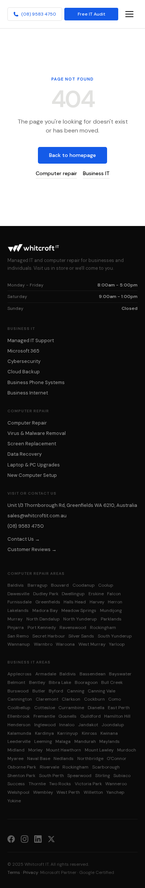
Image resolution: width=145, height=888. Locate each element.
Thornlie (37, 784)
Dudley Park (45, 594)
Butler (38, 691)
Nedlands (64, 758)
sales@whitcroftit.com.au (37, 515)
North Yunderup (80, 619)
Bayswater (120, 674)
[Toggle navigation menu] (129, 14)
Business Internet (27, 393)
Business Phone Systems (36, 382)
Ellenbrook (18, 716)
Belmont (16, 682)
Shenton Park (21, 776)
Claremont (47, 699)
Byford (56, 691)
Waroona (65, 644)
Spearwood (79, 776)
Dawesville (18, 594)
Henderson (18, 725)
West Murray (92, 644)
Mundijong (111, 610)
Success (16, 784)
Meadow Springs (78, 610)
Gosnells (67, 716)
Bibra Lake (60, 682)
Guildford (90, 716)
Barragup (38, 585)
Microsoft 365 (23, 351)
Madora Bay (45, 610)
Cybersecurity (24, 361)
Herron (115, 602)
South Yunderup (115, 636)
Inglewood (45, 725)
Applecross (19, 674)
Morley (35, 750)
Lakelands (18, 610)
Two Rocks (60, 784)
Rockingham (103, 627)
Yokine (14, 801)
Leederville (18, 741)
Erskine (96, 594)
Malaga (63, 741)
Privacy (30, 872)
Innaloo (66, 725)
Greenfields (47, 602)
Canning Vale (101, 691)
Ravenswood (72, 627)
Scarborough (106, 767)
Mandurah (85, 741)
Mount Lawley (99, 750)
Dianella (96, 708)
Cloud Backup (23, 371)
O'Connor (116, 758)
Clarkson (71, 699)
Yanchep (115, 792)
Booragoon (86, 682)
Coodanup (83, 585)
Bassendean (93, 674)
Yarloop (117, 644)
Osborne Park (21, 767)
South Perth (51, 776)
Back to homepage (72, 155)
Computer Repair (27, 423)
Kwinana (109, 733)
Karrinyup (67, 733)
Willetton (93, 792)
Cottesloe (44, 708)
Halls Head (75, 602)
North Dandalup (43, 619)
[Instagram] (24, 838)
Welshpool (18, 792)
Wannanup (18, 644)
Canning (75, 691)
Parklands (111, 619)
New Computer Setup (32, 475)
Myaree (15, 758)
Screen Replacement (31, 443)
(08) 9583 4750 (38, 14)
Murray (15, 619)
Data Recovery (24, 454)
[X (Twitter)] (51, 838)
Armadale (45, 674)
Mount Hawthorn (63, 750)
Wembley (43, 792)
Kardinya (44, 733)
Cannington (19, 699)
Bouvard (60, 585)
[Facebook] (11, 838)
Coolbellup (18, 708)
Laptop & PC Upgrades (33, 465)
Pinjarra (15, 627)
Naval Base (38, 758)
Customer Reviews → (32, 549)
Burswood (18, 691)
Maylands (109, 741)
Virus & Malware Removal (36, 433)
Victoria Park (88, 784)
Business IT (96, 173)
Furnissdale (19, 602)
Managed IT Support (30, 340)
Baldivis (15, 585)
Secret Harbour (48, 636)
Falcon (114, 594)
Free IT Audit (91, 14)
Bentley (37, 682)
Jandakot (88, 725)
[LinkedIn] (38, 838)
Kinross (89, 733)
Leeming (43, 741)
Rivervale (49, 767)
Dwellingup (73, 594)
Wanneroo (116, 784)
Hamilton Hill (117, 716)
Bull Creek (112, 682)
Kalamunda (19, 733)
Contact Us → (23, 539)
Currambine (71, 708)
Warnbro (43, 644)
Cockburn (94, 699)
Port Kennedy (42, 627)
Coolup (105, 585)
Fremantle (44, 716)
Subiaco (121, 776)
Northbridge (90, 758)
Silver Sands (81, 636)
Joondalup (113, 725)
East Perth (119, 708)
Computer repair (56, 173)
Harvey (97, 602)
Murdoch (126, 750)
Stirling (102, 776)
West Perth (68, 792)
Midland (16, 750)
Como (114, 699)
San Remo (18, 636)
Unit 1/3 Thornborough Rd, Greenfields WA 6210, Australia (72, 505)
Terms (13, 872)
